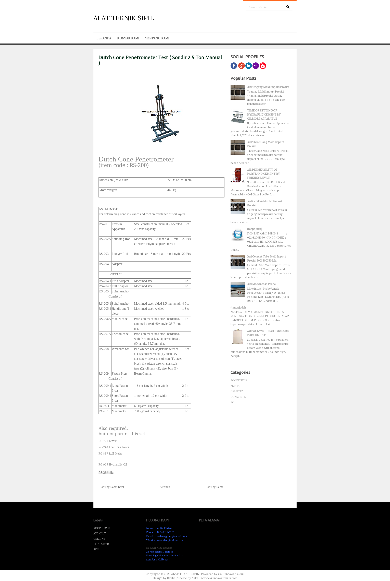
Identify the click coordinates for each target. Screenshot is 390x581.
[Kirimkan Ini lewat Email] (100, 472)
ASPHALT (237, 386)
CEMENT (237, 391)
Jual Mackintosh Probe (261, 284)
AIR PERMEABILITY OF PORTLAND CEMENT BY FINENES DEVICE (263, 174)
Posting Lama (214, 487)
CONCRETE (238, 397)
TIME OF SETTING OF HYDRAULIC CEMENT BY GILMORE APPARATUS (264, 114)
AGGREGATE (239, 380)
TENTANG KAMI (157, 38)
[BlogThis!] (104, 472)
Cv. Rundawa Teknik (231, 574)
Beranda (164, 487)
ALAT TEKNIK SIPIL (123, 18)
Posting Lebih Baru (112, 487)
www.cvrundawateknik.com (219, 578)
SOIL (234, 402)
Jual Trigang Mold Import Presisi (268, 87)
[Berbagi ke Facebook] (112, 472)
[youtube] (263, 68)
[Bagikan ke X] (108, 472)
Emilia (171, 578)
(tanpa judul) (254, 229)
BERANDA (103, 38)
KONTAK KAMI (128, 38)
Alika (195, 578)
